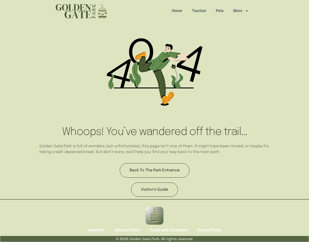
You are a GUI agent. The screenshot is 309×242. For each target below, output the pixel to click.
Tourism (199, 10)
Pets (220, 10)
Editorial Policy (127, 230)
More (237, 10)
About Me (96, 230)
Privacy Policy (209, 230)
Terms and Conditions (169, 230)
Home (177, 10)
